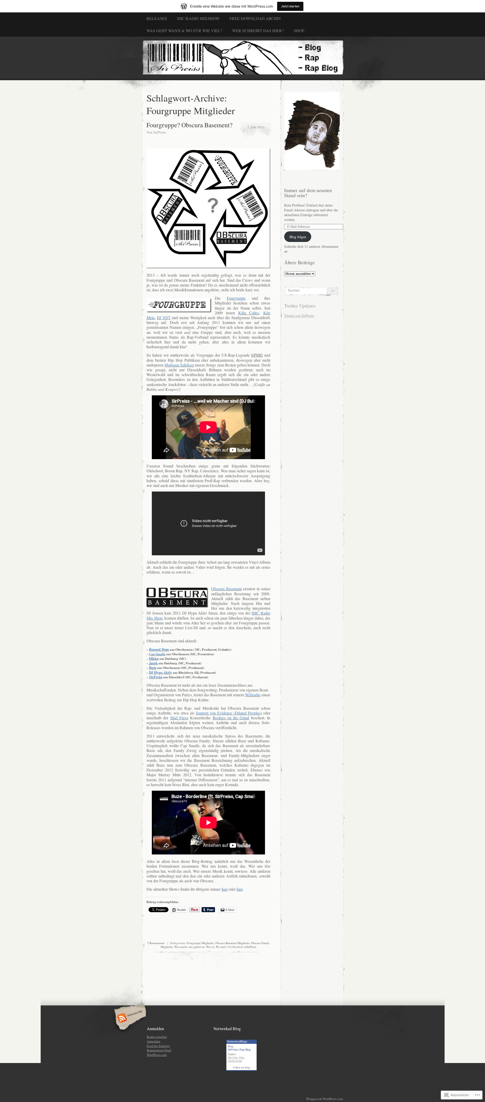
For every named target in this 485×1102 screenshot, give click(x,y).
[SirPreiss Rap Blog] (242, 58)
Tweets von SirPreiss (299, 315)
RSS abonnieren (129, 1018)
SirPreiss (159, 132)
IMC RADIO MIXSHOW (198, 18)
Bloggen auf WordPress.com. (325, 1098)
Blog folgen (297, 236)
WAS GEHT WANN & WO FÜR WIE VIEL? (184, 30)
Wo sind (220, 947)
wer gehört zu (196, 947)
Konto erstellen (157, 1036)
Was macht (180, 947)
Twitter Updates (300, 305)
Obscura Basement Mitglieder (232, 943)
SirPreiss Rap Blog (239, 1049)
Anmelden (153, 1041)
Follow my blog (241, 1067)
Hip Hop (232, 1057)
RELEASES (157, 18)
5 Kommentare (156, 943)
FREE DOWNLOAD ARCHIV (255, 18)
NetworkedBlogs (237, 1041)
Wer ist (210, 947)
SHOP (299, 30)
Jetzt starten (290, 6)
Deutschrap (235, 1060)
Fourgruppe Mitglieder (200, 943)
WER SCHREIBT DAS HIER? (258, 30)
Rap (241, 1057)
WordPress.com (157, 1054)
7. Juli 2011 (255, 127)
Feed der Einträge (158, 1046)
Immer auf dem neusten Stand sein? (308, 193)
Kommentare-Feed (159, 1050)
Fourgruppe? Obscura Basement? (189, 124)
